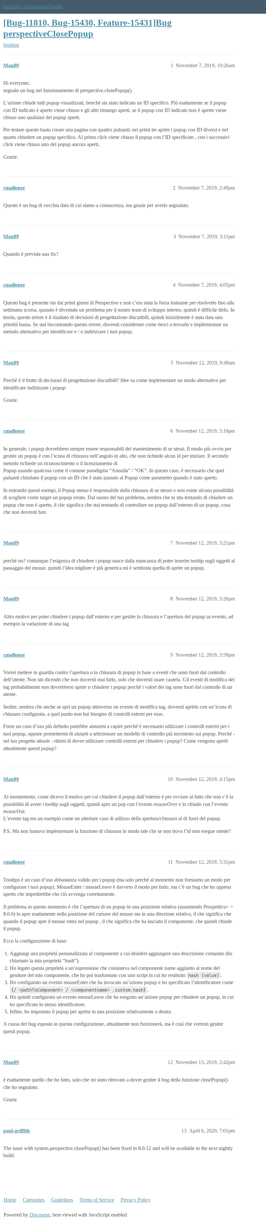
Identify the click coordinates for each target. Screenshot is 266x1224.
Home (10, 1200)
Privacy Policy (136, 1200)
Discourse (40, 1215)
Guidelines (62, 1200)
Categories (33, 1200)
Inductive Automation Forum (33, 6)
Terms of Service (96, 1200)
